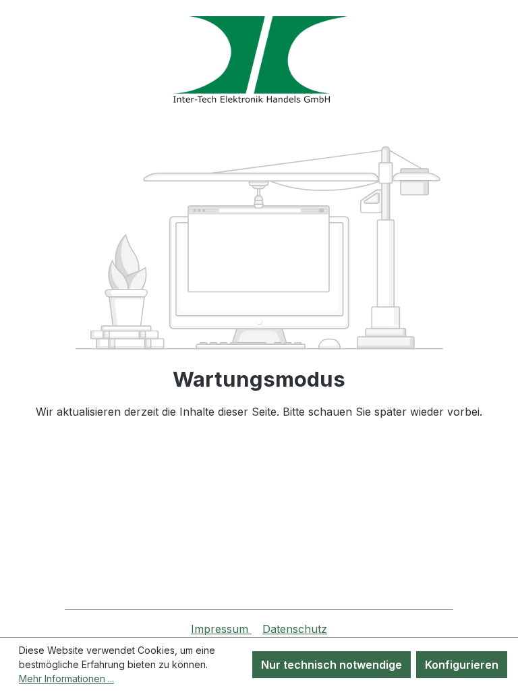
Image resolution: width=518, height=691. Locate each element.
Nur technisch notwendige (331, 664)
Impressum (221, 629)
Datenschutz (294, 629)
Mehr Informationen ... (66, 678)
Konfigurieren (461, 664)
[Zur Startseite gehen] (259, 59)
